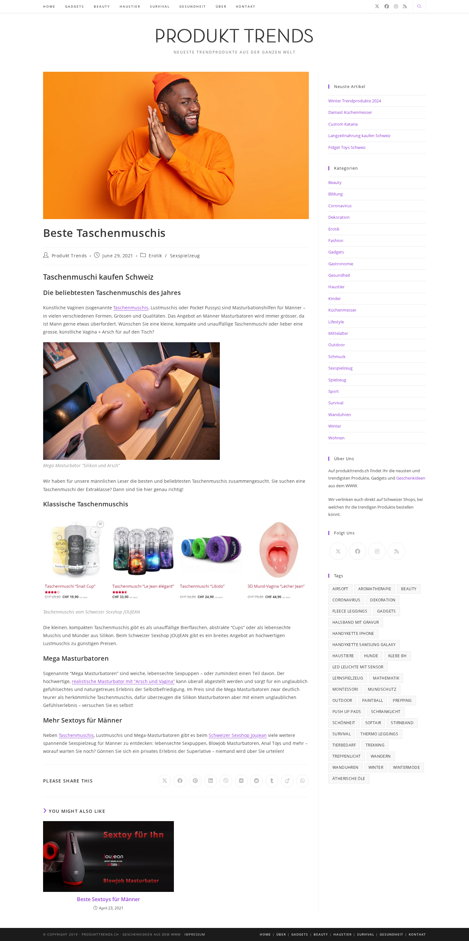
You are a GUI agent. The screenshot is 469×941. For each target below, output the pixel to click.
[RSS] (404, 6)
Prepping (402, 700)
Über (281, 934)
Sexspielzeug (185, 256)
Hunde (371, 655)
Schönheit (343, 722)
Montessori (345, 689)
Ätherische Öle (348, 778)
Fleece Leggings (349, 611)
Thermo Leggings (379, 734)
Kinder (334, 298)
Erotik (155, 256)
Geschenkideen (410, 478)
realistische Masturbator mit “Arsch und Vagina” (123, 681)
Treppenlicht (346, 756)
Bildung (335, 194)
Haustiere (343, 655)
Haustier (336, 287)
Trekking (375, 745)
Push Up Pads (346, 711)
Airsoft (340, 589)
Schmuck (337, 356)
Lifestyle (336, 322)
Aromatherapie (374, 589)
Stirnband (402, 722)
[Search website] (419, 6)
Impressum (194, 934)
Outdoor (336, 345)
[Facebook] (386, 6)
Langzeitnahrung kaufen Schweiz (359, 135)
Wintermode (406, 767)
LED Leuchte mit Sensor (357, 667)
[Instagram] (395, 6)
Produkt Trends (69, 256)
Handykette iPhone (353, 633)
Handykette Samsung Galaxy (364, 644)
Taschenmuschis (130, 308)
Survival (335, 403)
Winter (334, 426)
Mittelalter (338, 333)
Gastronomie (340, 264)
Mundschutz (382, 689)
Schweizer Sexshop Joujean (238, 735)
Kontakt (417, 934)
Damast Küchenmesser (350, 112)
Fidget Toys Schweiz (347, 147)
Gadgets (336, 252)
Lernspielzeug (347, 678)
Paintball (372, 700)
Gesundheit (339, 275)
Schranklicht (386, 711)
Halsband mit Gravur (355, 622)
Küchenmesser (342, 310)
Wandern (381, 756)
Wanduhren (339, 414)
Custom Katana (343, 124)
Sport (333, 391)
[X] (377, 6)
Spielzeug (337, 380)
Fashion (335, 240)
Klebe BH (397, 655)
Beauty (335, 182)
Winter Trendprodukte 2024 (354, 101)
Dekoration (339, 217)
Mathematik (386, 678)
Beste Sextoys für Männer (108, 899)
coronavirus (346, 600)
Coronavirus (340, 206)
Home (265, 934)
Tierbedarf (344, 745)
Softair (373, 722)
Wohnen (336, 438)
